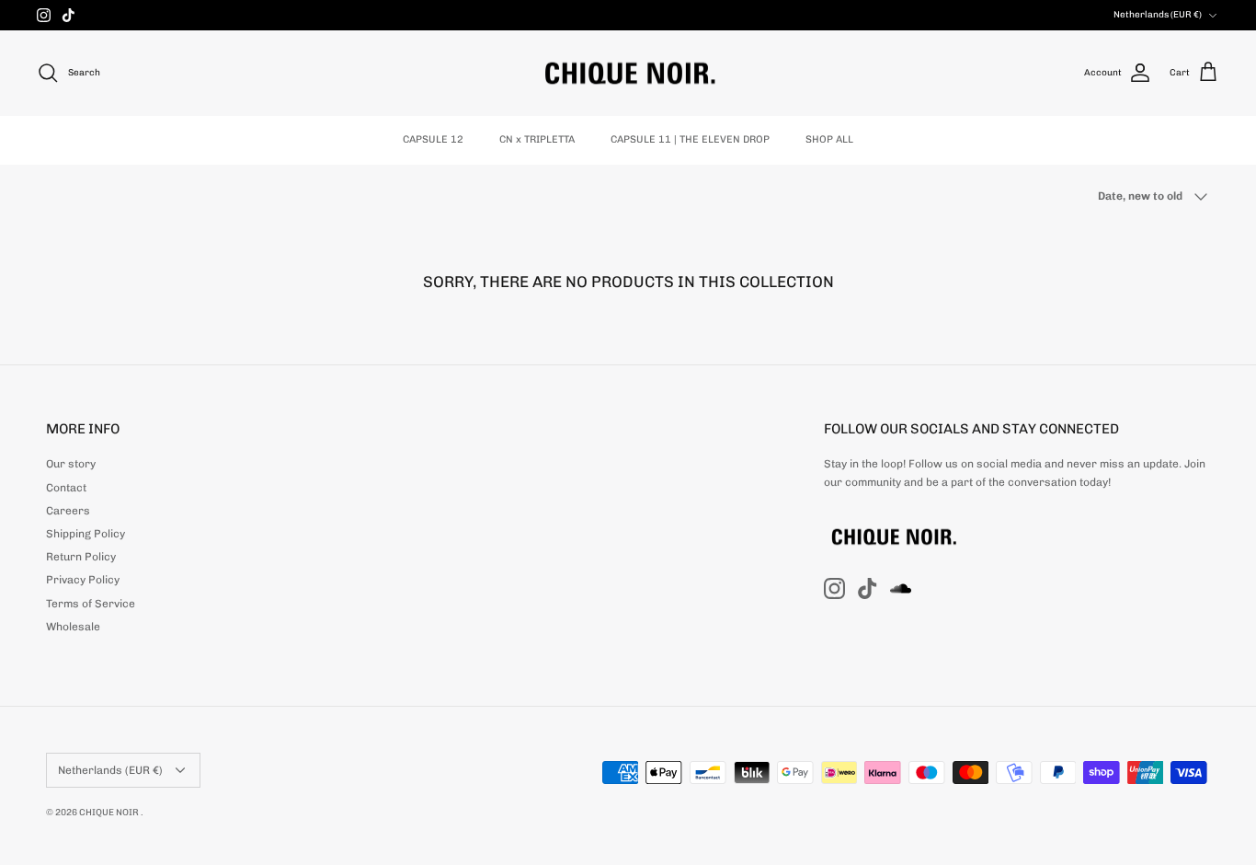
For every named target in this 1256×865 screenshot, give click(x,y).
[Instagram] (44, 15)
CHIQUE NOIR (110, 812)
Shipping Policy (85, 533)
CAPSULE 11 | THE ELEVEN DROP (690, 139)
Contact (66, 487)
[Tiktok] (68, 15)
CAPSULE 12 (433, 139)
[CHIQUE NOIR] (628, 73)
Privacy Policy (83, 579)
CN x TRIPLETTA (537, 139)
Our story (71, 463)
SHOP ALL (829, 139)
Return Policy (81, 556)
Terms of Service (90, 603)
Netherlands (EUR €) (1157, 14)
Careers (68, 510)
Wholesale (73, 626)
